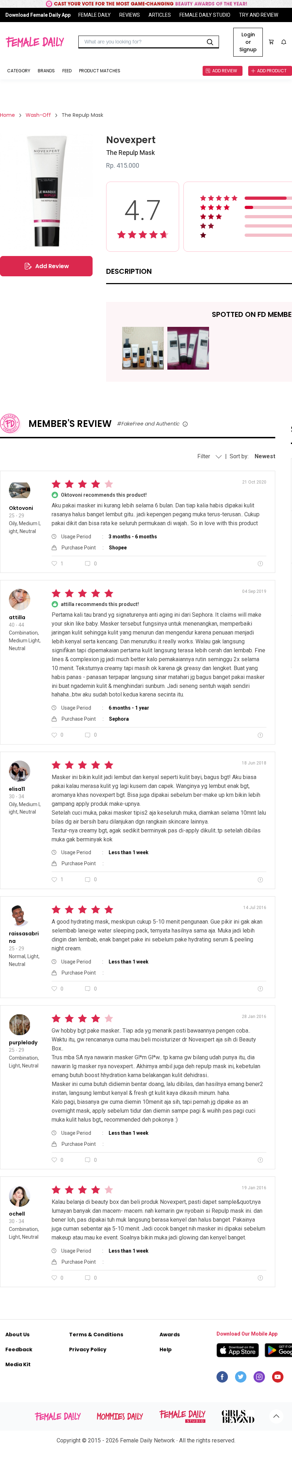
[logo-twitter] (240, 1378)
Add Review (52, 266)
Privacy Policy (87, 1349)
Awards (170, 1334)
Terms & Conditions (96, 1334)
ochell (17, 1213)
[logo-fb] (222, 1378)
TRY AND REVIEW (258, 15)
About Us (17, 1334)
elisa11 (17, 789)
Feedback (18, 1349)
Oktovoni (21, 508)
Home (7, 115)
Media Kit (18, 1364)
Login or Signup (248, 42)
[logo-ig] (259, 1378)
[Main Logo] (34, 42)
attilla (17, 617)
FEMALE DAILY (94, 15)
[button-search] (210, 42)
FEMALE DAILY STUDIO (204, 15)
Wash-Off (38, 115)
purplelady (23, 1042)
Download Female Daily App (38, 15)
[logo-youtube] (277, 1378)
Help (166, 1349)
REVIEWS (129, 15)
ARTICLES (159, 15)
